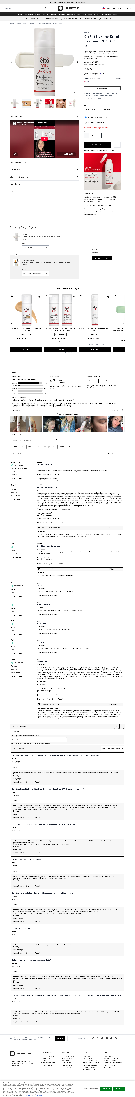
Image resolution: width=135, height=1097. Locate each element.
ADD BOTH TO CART (102, 258)
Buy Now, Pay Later (89, 1069)
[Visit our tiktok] (111, 1038)
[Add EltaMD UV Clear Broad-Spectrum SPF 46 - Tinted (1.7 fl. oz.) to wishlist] (39, 297)
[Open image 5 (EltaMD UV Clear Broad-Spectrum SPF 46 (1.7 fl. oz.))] (72, 103)
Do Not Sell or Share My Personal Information (21, 1064)
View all (118, 78)
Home (12, 23)
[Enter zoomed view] (75, 92)
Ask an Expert (88, 1058)
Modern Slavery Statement (113, 1063)
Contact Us (45, 1058)
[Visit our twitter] (98, 1038)
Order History (67, 1067)
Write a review (88, 64)
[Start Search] (45, 8)
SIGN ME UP (60, 1038)
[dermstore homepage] (68, 8)
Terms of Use (38, 1095)
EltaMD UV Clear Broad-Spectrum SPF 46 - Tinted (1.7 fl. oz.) (26, 329)
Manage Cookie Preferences (20, 1061)
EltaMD (25, 23)
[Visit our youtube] (107, 1038)
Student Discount (89, 1067)
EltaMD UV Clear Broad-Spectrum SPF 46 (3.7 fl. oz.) (95, 329)
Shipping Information (48, 1063)
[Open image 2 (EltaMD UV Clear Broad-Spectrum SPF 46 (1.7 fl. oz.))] (37, 103)
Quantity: (87, 131)
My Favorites (66, 1063)
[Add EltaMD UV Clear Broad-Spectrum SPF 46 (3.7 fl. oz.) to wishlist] (108, 297)
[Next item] (123, 323)
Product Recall (110, 1065)
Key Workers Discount (91, 1065)
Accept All (119, 1088)
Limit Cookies (106, 1088)
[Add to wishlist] (117, 145)
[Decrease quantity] (86, 135)
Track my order (46, 1065)
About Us (86, 1056)
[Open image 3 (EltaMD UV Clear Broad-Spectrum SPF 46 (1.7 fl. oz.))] (49, 103)
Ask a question (100, 64)
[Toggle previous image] (11, 62)
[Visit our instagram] (102, 1038)
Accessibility (108, 1067)
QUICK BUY (26, 349)
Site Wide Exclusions (111, 1058)
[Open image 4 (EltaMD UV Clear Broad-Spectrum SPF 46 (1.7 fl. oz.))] (61, 103)
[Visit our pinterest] (115, 1038)
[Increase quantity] (99, 135)
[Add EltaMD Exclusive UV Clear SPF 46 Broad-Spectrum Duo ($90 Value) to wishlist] (73, 297)
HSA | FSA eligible (92, 74)
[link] (117, 8)
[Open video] (26, 103)
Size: (85, 105)
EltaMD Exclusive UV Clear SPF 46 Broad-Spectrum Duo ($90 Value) (60, 329)
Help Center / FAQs (47, 1056)
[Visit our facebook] (93, 1038)
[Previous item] (11, 323)
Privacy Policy (109, 1056)
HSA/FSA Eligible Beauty (91, 1060)
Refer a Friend (67, 1065)
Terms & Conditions (111, 1060)
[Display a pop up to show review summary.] (34, 338)
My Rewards (66, 1060)
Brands (19, 23)
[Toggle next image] (77, 62)
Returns (44, 1060)
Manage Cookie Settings (90, 1088)
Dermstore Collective (91, 1063)
